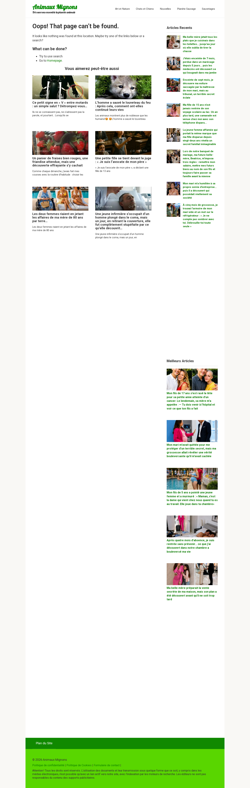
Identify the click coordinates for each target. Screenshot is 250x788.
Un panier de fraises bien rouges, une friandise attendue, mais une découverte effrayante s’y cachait (60, 161)
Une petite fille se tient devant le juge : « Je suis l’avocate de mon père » (123, 160)
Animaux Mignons (54, 7)
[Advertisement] (192, 295)
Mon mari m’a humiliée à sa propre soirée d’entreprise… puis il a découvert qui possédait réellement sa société (200, 190)
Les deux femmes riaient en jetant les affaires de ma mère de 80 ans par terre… (58, 217)
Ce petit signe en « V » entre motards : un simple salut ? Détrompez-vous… (60, 104)
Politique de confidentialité (48, 765)
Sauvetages (208, 8)
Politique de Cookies (78, 765)
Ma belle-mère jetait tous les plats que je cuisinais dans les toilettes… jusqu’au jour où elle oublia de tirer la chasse (200, 44)
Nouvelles (165, 8)
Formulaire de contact (107, 765)
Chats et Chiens (145, 8)
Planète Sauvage (186, 8)
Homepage (54, 60)
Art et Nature (122, 8)
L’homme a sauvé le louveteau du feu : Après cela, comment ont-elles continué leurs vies (123, 106)
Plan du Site (44, 743)
